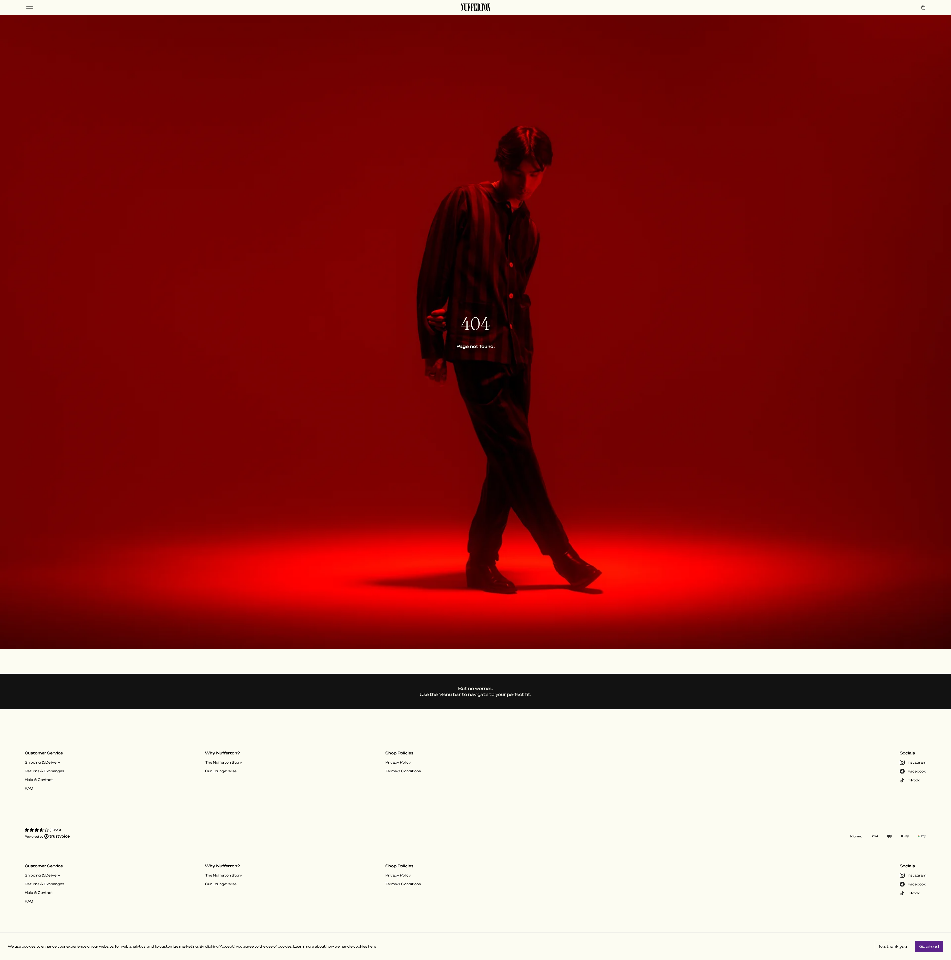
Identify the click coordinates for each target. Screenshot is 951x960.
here (372, 946)
